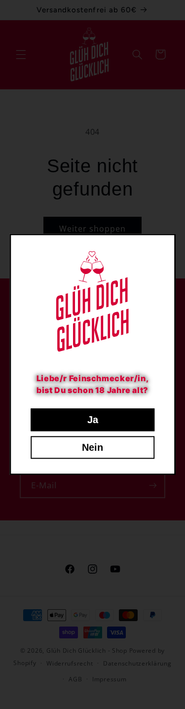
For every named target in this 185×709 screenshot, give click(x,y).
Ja (92, 420)
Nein (92, 447)
